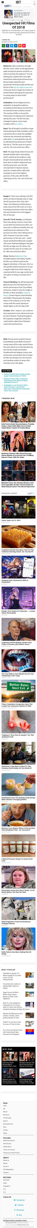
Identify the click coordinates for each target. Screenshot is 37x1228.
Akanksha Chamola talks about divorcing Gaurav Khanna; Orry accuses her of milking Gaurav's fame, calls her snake (17, 455)
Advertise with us (9, 1140)
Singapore (6, 1186)
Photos (5, 1130)
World (5, 1112)
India (5, 1105)
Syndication (7, 1146)
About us (6, 1160)
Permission (7, 1143)
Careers (6, 1166)
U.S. (4, 1192)
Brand (5, 1163)
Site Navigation (8, 1169)
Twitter (20, 1205)
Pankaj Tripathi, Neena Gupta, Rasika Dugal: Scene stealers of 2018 (17, 375)
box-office (19, 124)
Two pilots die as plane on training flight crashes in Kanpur (11, 986)
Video (5, 1133)
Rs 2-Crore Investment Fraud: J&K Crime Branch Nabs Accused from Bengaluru (12, 1032)
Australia (6, 1180)
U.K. (4, 1189)
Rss (20, 1215)
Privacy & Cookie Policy (11, 1153)
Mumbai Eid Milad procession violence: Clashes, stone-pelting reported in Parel (13, 1016)
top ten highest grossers (22, 87)
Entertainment (8, 1124)
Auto (4, 1127)
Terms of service (9, 1149)
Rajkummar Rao (21, 256)
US (4, 1108)
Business (6, 1115)
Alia (13, 139)
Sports (5, 1121)
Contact (6, 1172)
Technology (7, 1118)
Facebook (20, 1200)
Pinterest (20, 1210)
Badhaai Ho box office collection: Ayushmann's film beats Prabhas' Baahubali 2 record (16, 380)
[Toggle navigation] (2, 2)
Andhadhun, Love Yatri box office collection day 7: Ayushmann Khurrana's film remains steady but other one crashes (17, 388)
